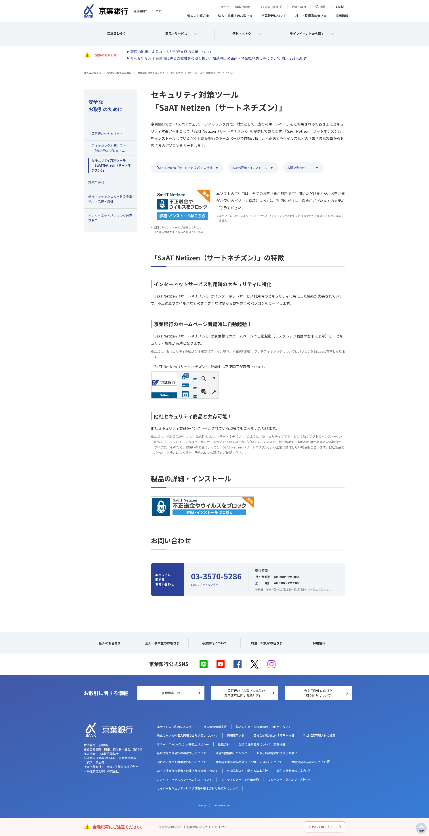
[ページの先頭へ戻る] (421, 828)
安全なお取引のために (119, 72)
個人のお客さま (198, 15)
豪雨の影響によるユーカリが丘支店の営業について (171, 51)
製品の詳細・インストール (249, 168)
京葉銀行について (273, 15)
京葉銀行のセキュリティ (151, 72)
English (340, 6)
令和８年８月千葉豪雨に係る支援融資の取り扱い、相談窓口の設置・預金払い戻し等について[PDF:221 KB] (216, 58)
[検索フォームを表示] (320, 6)
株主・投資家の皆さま (311, 15)
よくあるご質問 (269, 6)
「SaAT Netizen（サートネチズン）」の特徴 (183, 168)
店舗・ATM (299, 6)
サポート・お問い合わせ (235, 6)
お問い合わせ (296, 168)
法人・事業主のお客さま (235, 15)
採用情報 (342, 15)
